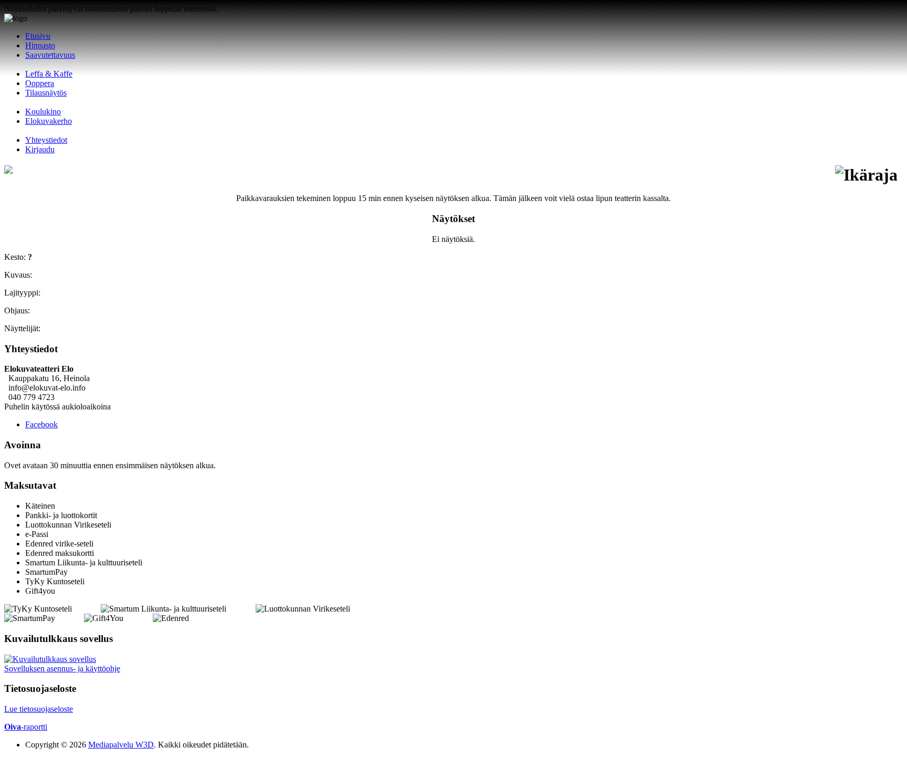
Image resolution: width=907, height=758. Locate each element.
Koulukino (43, 111)
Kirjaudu (40, 149)
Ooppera (39, 83)
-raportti (25, 726)
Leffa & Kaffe (48, 73)
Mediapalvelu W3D (121, 744)
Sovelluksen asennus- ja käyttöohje (62, 668)
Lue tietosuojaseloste (38, 708)
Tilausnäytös (46, 92)
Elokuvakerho (48, 121)
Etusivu (37, 35)
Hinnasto (40, 45)
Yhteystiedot (46, 139)
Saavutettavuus (50, 54)
